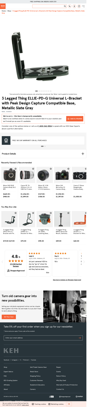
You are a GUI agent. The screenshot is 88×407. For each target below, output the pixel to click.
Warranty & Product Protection (67, 385)
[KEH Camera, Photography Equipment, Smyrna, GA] (51, 397)
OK (69, 404)
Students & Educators (37, 385)
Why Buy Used (61, 380)
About (6, 389)
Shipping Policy (35, 376)
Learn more (25, 405)
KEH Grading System (10, 380)
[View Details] (9, 179)
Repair (58, 367)
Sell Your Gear (9, 317)
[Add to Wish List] (15, 169)
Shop (9, 11)
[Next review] (84, 261)
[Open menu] (83, 6)
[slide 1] (42, 146)
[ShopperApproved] (65, 396)
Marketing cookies (57, 404)
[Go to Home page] (3, 6)
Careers (33, 389)
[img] (15, 260)
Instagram (14, 360)
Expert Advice (8, 372)
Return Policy (61, 376)
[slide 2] (45, 146)
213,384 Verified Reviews (16, 265)
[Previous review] (2, 261)
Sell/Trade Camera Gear (38, 367)
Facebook (6, 360)
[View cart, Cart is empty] (79, 6)
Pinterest (26, 360)
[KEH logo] (11, 350)
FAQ (5, 376)
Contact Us (60, 389)
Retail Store (34, 372)
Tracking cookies (40, 404)
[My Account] (74, 6)
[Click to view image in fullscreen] (43, 54)
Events (58, 372)
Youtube (33, 360)
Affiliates (7, 385)
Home (4, 11)
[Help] (69, 6)
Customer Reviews (36, 380)
